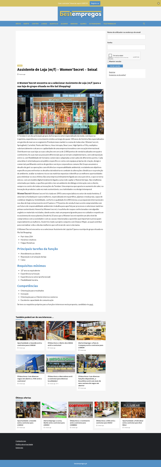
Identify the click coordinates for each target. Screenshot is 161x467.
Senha (109, 42)
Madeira (87, 371)
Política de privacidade (24, 444)
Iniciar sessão (115, 66)
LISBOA (44, 24)
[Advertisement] (61, 46)
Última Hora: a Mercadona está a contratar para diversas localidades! (60, 378)
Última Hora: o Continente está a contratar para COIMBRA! (80, 423)
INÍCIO (18, 24)
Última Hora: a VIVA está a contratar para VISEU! (105, 422)
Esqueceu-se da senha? (117, 75)
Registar (112, 72)
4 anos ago (22, 74)
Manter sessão (115, 61)
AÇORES (83, 24)
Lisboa (20, 65)
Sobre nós (19, 448)
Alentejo (50, 368)
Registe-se (95, 3)
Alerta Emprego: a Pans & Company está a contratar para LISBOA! (90, 345)
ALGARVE (64, 24)
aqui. (91, 304)
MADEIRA (74, 24)
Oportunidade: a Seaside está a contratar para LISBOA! (29, 344)
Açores (81, 368)
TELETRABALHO (109, 24)
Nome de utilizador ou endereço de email (124, 32)
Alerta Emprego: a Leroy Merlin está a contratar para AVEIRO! (54, 423)
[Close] (158, 3)
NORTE (26, 24)
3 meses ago (22, 348)
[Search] (144, 24)
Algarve (20, 371)
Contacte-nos (21, 441)
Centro (26, 371)
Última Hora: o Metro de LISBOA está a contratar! (60, 344)
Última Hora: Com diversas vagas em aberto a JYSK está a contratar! (29, 378)
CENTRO (35, 24)
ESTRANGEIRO (95, 24)
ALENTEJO (54, 24)
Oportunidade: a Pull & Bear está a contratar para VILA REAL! (132, 423)
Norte (38, 371)
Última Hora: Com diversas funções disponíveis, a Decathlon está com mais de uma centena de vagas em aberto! (89, 380)
